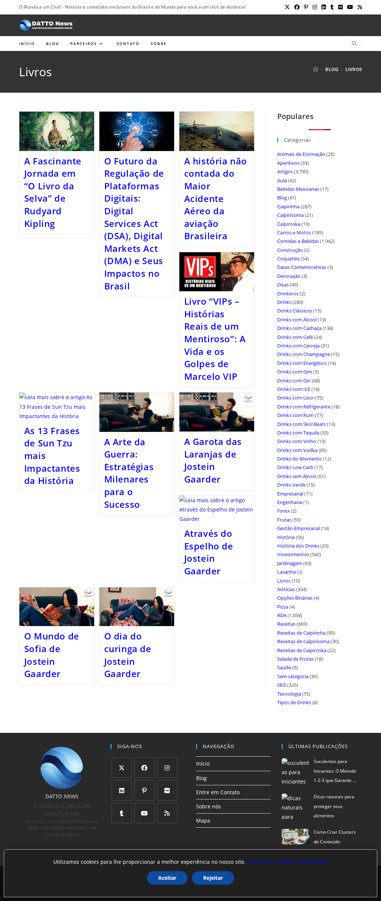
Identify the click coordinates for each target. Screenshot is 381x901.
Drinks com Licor (295, 397)
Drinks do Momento (299, 458)
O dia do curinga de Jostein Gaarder (127, 655)
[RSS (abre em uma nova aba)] (358, 7)
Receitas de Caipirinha (301, 632)
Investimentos (293, 554)
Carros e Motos (294, 232)
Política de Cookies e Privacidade (287, 861)
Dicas (283, 284)
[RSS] (167, 813)
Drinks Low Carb (295, 467)
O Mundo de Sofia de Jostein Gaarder (51, 655)
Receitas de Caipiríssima (303, 641)
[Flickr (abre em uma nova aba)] (340, 7)
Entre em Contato (218, 792)
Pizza (282, 606)
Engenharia (289, 502)
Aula (282, 180)
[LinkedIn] (122, 790)
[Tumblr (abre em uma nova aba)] (332, 7)
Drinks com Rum (295, 415)
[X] (122, 767)
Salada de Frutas (295, 658)
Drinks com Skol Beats (301, 424)
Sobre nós (208, 806)
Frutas (284, 519)
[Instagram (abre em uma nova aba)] (314, 7)
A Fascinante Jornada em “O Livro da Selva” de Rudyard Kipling (52, 192)
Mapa (203, 820)
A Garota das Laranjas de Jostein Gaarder (213, 460)
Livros (353, 69)
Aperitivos (288, 163)
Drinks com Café (295, 337)
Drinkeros (288, 293)
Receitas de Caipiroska (301, 650)
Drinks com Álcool (297, 319)
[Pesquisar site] (354, 44)
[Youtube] (144, 813)
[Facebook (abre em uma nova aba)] (297, 7)
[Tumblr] (122, 813)
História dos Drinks (298, 545)
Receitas (286, 624)
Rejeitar (213, 877)
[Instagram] (167, 767)
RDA (281, 615)
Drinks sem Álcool (296, 476)
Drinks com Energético (302, 363)
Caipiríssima (290, 215)
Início (202, 763)
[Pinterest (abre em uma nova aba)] (306, 7)
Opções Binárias (295, 597)
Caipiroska (288, 224)
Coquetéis (288, 258)
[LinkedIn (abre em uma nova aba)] (323, 7)
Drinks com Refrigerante (303, 406)
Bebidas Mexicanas (298, 189)
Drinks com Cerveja (298, 345)
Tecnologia (289, 693)
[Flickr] (167, 790)
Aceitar (167, 877)
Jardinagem (289, 563)
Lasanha (286, 571)
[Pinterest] (144, 790)
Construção (290, 250)
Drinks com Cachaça (299, 328)
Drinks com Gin (294, 380)
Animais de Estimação (301, 154)
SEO (281, 685)
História (286, 537)
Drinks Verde (291, 484)
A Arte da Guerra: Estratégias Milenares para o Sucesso (129, 473)
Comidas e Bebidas (298, 241)
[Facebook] (144, 767)
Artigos (285, 171)
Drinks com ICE (293, 389)
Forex (283, 510)
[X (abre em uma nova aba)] (287, 7)
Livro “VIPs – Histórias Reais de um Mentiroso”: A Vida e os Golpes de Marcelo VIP (215, 338)
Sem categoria (292, 676)
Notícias (286, 589)
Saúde (284, 667)
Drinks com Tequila (298, 432)
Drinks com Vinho (296, 441)
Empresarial (290, 493)
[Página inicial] (315, 69)
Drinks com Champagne (303, 354)
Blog (282, 197)
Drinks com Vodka (297, 450)
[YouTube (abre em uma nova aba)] (350, 7)
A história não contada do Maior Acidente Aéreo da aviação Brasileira (215, 198)
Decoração (289, 276)
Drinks (284, 302)
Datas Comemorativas (301, 267)
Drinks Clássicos (294, 310)
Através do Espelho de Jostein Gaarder (208, 552)
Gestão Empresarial (298, 528)
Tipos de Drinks (294, 702)
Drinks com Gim (294, 371)
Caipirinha (288, 206)
